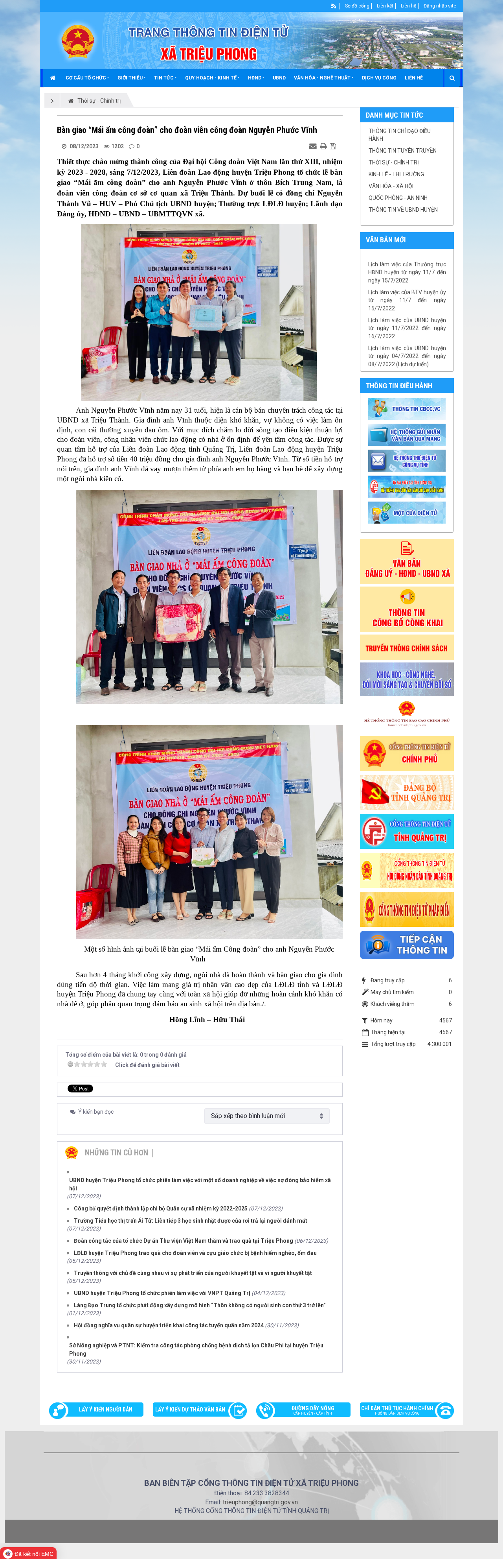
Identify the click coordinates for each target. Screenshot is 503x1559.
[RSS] (334, 6)
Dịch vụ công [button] (379, 78)
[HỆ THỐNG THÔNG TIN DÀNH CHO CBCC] (408, 486)
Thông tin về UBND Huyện (403, 210)
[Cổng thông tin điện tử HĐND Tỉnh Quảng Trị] (407, 870)
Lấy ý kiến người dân (105, 1409)
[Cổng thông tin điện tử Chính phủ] (407, 753)
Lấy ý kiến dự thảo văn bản (190, 1409)
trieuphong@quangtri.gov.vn (260, 1502)
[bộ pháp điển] (407, 909)
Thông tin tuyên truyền (403, 151)
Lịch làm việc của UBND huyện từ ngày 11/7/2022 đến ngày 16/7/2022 (407, 302)
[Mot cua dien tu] (408, 512)
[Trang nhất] (53, 78)
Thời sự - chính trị (394, 162)
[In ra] (324, 146)
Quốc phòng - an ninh (398, 198)
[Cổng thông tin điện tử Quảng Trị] (407, 831)
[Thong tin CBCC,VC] (408, 408)
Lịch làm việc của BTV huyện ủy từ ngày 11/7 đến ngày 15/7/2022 (407, 274)
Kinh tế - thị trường (396, 174)
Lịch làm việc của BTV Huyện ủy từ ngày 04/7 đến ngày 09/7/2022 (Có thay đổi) (407, 358)
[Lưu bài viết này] (334, 146)
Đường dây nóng (313, 1410)
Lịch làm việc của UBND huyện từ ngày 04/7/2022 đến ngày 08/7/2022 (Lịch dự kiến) (407, 330)
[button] (87, 78)
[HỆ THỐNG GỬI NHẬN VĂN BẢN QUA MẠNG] (408, 434)
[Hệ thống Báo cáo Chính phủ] (407, 715)
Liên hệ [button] (414, 78)
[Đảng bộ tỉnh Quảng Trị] (407, 792)
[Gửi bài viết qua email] (314, 146)
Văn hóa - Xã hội (391, 186)
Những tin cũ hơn (116, 1152)
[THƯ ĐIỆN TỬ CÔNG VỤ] (408, 460)
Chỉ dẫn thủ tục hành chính (397, 1410)
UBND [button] (279, 78)
